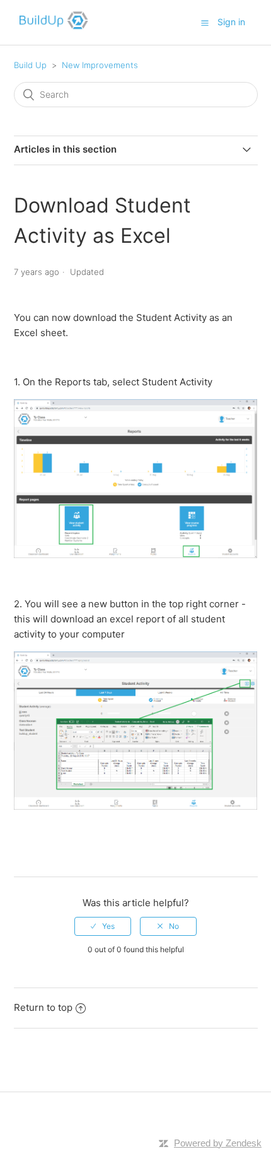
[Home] (51, 29)
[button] (205, 23)
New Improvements (100, 65)
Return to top (43, 1007)
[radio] (102, 926)
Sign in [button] (231, 21)
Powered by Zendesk (218, 1143)
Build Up (30, 65)
